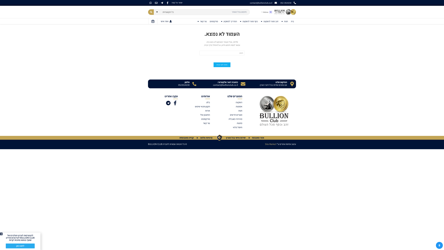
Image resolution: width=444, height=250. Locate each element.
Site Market (270, 144)
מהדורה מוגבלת (235, 118)
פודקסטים (214, 21)
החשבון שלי (205, 114)
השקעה (239, 102)
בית (292, 21)
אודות (207, 110)
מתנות (239, 123)
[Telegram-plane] (161, 2)
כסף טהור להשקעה (250, 21)
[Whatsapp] (150, 2)
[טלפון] (194, 84)
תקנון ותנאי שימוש (202, 106)
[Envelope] (156, 2)
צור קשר (203, 21)
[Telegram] (168, 103)
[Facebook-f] (167, 2)
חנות (286, 21)
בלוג (208, 102)
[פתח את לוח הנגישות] (439, 245)
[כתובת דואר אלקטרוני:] (243, 84)
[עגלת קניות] (153, 21)
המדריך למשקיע (230, 21)
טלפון (187, 82)
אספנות (239, 106)
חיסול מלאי (237, 127)
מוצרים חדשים (236, 114)
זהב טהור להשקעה (270, 21)
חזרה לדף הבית (222, 65)
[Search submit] (151, 12)
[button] (1, 234)
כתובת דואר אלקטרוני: (227, 82)
